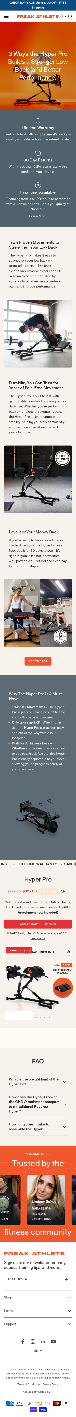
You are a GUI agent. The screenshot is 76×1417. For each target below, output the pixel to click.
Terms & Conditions (28, 1384)
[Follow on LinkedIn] (43, 1341)
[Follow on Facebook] (22, 1341)
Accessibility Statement (37, 1391)
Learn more (38, 938)
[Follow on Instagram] (33, 1341)
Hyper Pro (38, 879)
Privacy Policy (51, 1384)
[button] (6, 16)
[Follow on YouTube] (53, 1341)
